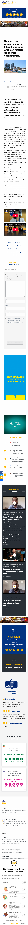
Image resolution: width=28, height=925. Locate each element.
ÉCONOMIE (4, 837)
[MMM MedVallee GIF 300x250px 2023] (15, 424)
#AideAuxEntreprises (16, 512)
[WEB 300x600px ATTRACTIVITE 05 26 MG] (15, 377)
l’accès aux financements (10, 162)
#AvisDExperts (7, 566)
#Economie (18, 249)
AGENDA (4, 847)
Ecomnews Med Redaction (18, 84)
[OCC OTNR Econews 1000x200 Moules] (14, 24)
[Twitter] (1, 475)
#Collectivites (8, 81)
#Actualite (14, 79)
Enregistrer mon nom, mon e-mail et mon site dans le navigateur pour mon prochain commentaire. (15, 320)
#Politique (19, 252)
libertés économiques (11, 131)
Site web (7, 312)
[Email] (1, 477)
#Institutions (11, 252)
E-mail (7, 305)
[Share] (1, 480)
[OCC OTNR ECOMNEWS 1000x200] (14, 620)
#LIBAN (15, 255)
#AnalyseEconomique (9, 514)
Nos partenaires (11, 819)
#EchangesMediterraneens (10, 596)
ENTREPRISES (5, 856)
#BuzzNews (21, 79)
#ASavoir (6, 79)
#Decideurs (17, 81)
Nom (6, 299)
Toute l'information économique (13, 2)
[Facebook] (1, 472)
